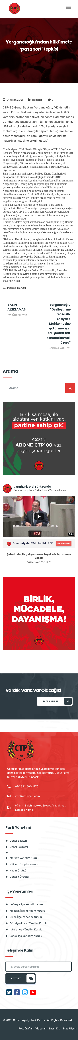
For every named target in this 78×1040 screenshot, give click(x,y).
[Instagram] (25, 992)
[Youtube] (33, 992)
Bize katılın (50, 701)
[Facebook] (17, 992)
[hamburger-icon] (69, 7)
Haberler (37, 99)
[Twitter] (9, 992)
